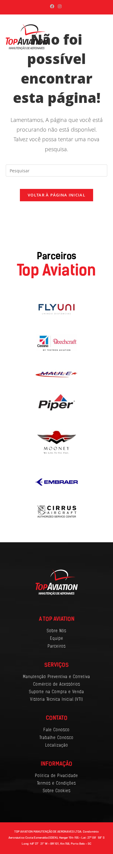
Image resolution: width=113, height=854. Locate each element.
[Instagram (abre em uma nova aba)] (59, 6)
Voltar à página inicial (56, 195)
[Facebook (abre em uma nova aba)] (53, 6)
